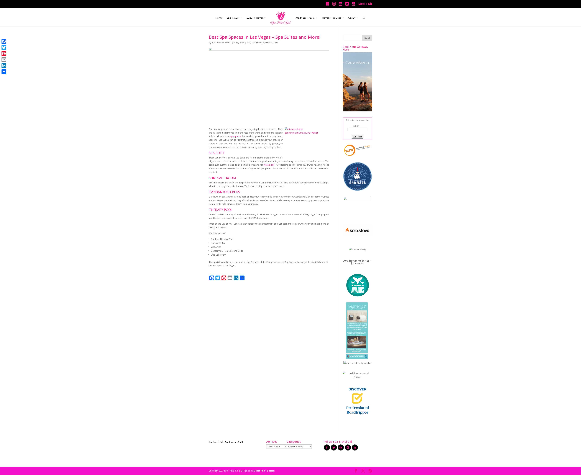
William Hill (269, 164)
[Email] (4, 60)
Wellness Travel (305, 18)
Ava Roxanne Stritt (221, 42)
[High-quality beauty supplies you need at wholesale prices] (357, 363)
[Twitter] (4, 47)
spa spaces (235, 136)
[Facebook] (4, 41)
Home (219, 18)
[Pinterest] (4, 54)
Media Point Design (264, 470)
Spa (248, 42)
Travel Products (331, 18)
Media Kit (365, 4)
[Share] (4, 72)
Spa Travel (233, 18)
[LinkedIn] (4, 66)
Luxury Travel (254, 18)
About (352, 18)
